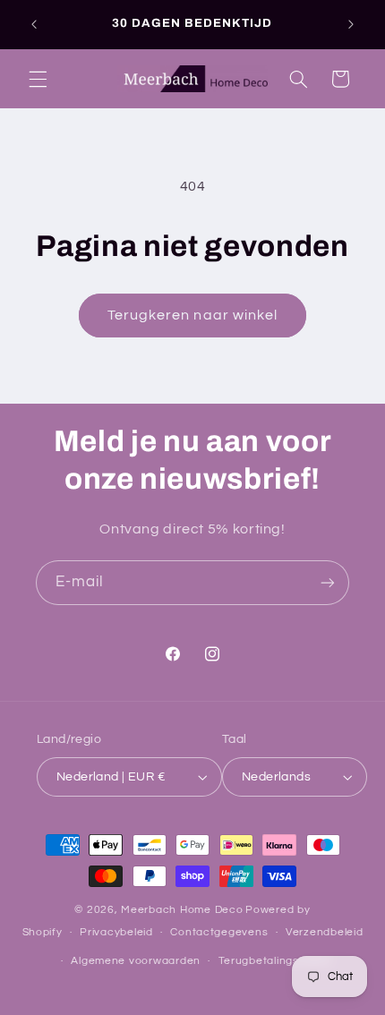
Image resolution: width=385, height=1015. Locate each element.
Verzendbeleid (325, 932)
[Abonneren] (327, 582)
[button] (37, 78)
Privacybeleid (116, 932)
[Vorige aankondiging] (34, 24)
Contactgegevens (219, 932)
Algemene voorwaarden (136, 961)
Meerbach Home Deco (182, 910)
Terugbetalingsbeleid (275, 961)
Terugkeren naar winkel (192, 315)
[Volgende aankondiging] (351, 24)
